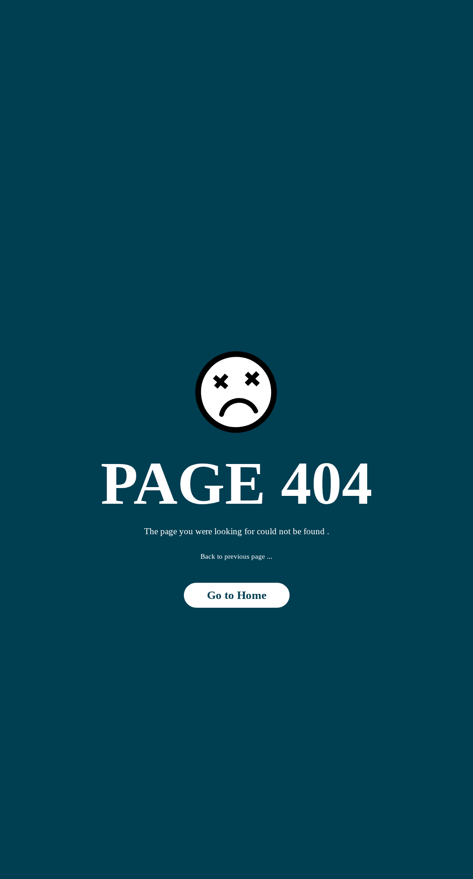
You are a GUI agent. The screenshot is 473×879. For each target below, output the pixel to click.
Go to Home (237, 595)
